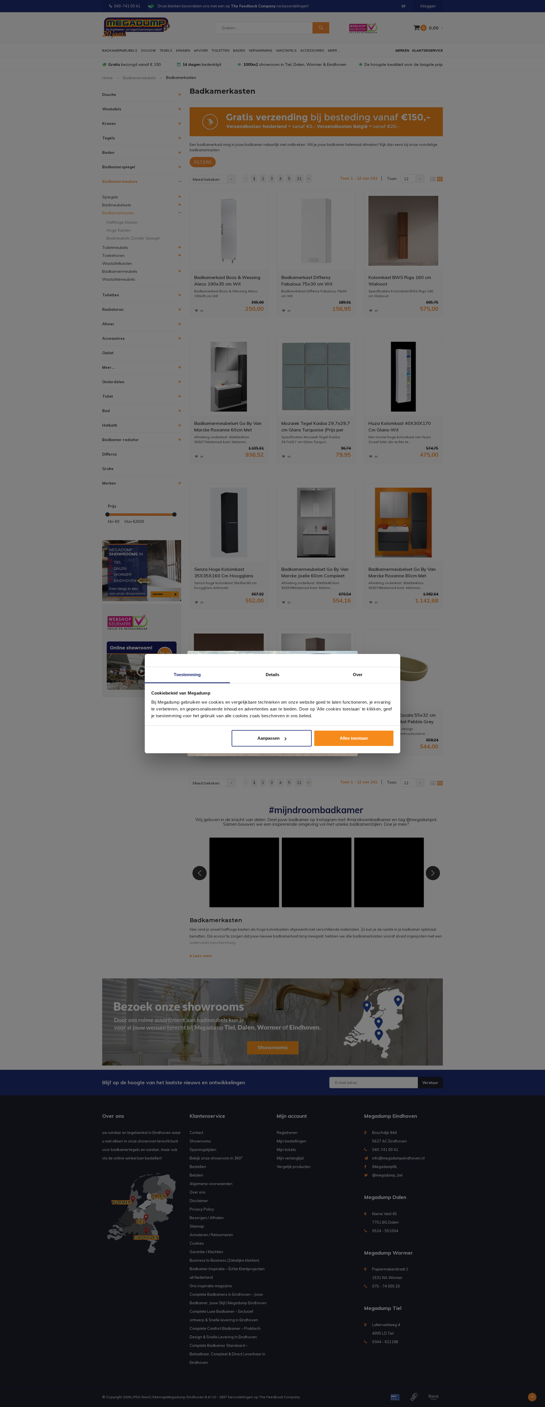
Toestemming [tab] (187, 674)
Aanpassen (268, 738)
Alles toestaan (354, 738)
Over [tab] (357, 674)
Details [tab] (273, 674)
